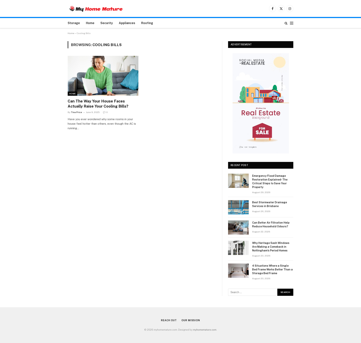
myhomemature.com (204, 329)
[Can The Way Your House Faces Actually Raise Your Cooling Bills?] (103, 76)
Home (90, 23)
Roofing (147, 23)
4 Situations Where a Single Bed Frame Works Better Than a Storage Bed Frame (272, 269)
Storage (74, 23)
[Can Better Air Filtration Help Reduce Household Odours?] (238, 227)
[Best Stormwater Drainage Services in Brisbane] (238, 207)
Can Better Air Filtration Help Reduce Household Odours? (271, 224)
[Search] (286, 23)
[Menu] (291, 23)
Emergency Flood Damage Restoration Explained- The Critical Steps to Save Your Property (269, 181)
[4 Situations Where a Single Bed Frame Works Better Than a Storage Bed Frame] (238, 270)
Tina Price (76, 112)
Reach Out (169, 320)
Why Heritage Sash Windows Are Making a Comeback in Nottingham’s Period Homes (270, 246)
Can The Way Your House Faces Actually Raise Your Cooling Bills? (98, 104)
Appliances (127, 23)
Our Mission (190, 320)
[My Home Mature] (96, 8)
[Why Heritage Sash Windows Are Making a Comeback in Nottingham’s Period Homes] (238, 248)
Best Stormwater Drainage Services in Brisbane (269, 204)
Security (106, 23)
